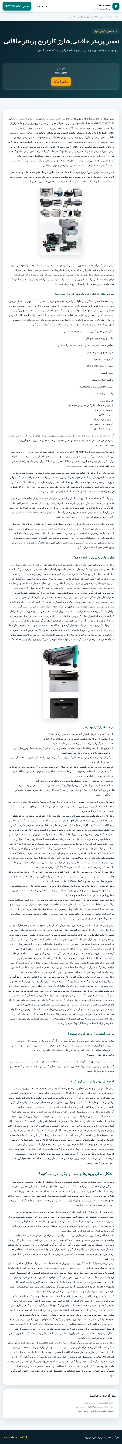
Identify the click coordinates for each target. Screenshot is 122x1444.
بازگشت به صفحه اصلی (15, 1437)
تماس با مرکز (61, 81)
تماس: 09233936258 (17, 6)
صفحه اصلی (41, 6)
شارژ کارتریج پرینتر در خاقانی (23, 118)
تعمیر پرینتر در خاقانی (50, 118)
